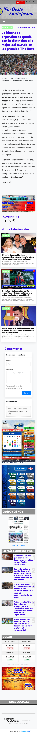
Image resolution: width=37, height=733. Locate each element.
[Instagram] (31, 2)
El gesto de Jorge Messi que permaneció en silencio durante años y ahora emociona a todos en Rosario (18, 257)
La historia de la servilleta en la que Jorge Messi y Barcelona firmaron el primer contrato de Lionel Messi (17, 293)
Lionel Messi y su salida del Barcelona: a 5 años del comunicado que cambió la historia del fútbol (18, 330)
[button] (14, 2)
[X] (34, 2)
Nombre (8, 360)
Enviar (26, 393)
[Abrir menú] (4, 21)
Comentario (9, 369)
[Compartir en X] (9, 221)
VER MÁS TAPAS (18, 545)
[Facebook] (27, 2)
